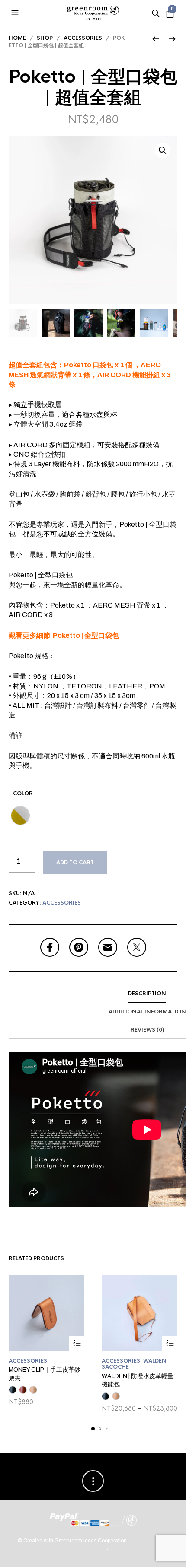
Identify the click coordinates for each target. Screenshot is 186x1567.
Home (17, 38)
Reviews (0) (147, 1029)
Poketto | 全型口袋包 (86, 635)
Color (23, 793)
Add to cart (75, 862)
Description (147, 993)
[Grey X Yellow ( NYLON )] (20, 815)
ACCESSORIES (83, 38)
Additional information (147, 1011)
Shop (45, 38)
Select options (76, 1343)
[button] (16, 13)
